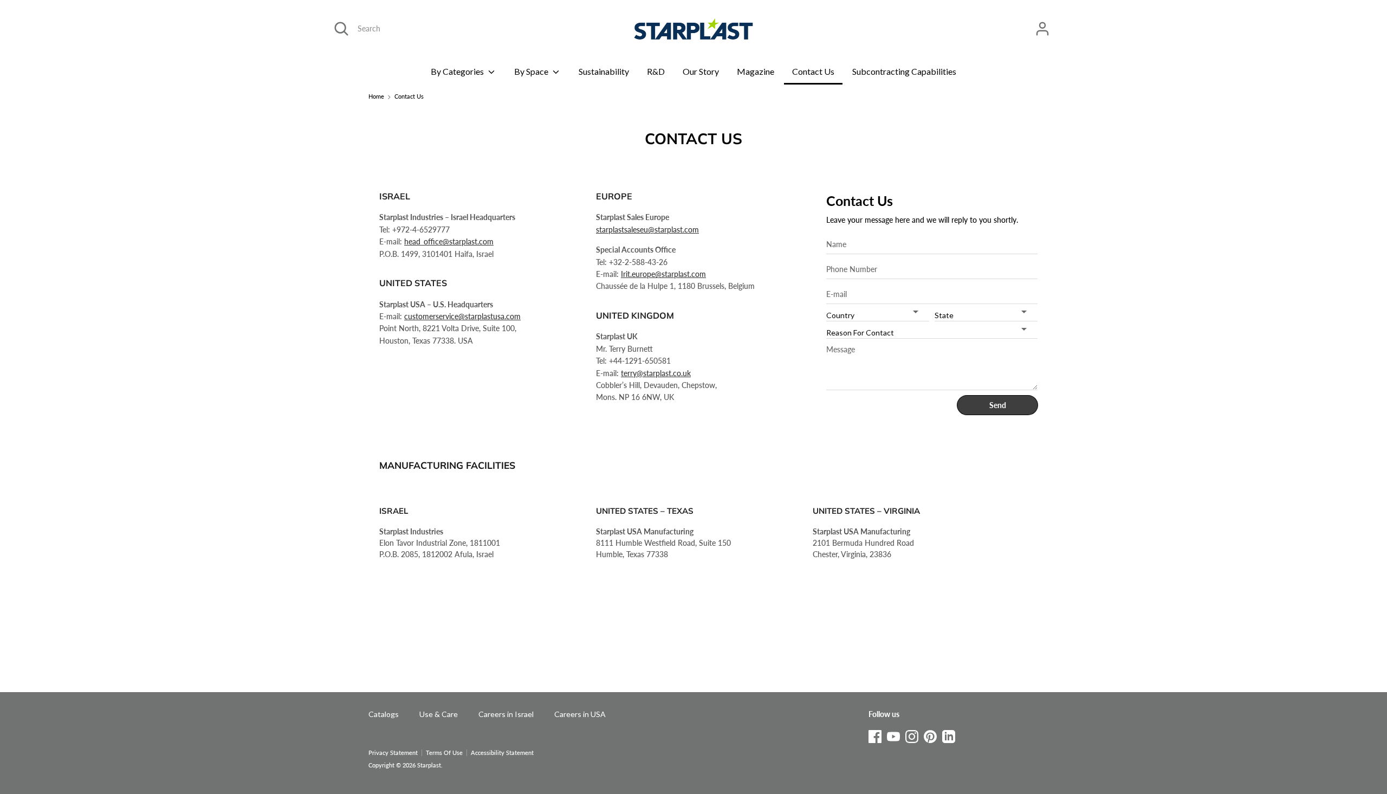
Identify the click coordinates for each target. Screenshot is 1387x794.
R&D (656, 71)
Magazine (755, 71)
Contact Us (813, 71)
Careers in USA (580, 714)
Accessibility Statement (502, 753)
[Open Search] (341, 29)
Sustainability (604, 71)
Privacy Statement (393, 753)
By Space (532, 71)
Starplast (429, 765)
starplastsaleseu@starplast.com (647, 229)
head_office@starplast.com (449, 241)
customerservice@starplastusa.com (462, 316)
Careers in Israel (506, 714)
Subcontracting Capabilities (904, 71)
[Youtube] (893, 734)
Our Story (701, 71)
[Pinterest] (930, 734)
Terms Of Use (444, 753)
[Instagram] (911, 734)
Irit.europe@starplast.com (663, 274)
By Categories (458, 71)
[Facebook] (875, 734)
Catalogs (383, 714)
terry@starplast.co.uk (656, 373)
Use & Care (438, 714)
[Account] (1042, 23)
